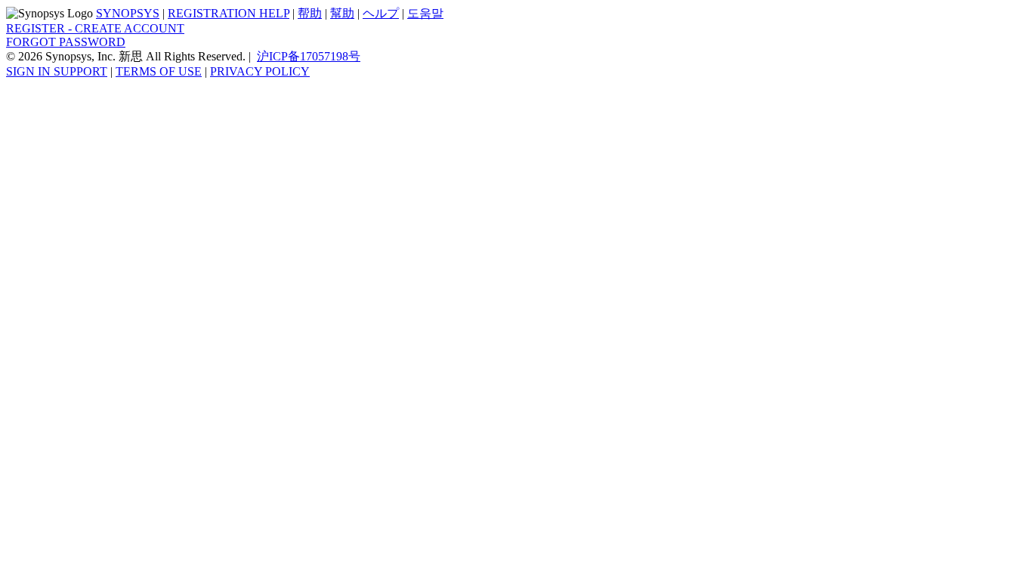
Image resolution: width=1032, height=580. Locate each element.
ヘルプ (381, 13)
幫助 (342, 13)
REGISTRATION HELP (228, 13)
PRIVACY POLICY (260, 71)
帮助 (310, 13)
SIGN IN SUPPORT (56, 71)
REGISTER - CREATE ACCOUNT (95, 28)
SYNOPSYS (127, 13)
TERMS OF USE (159, 71)
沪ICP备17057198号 (308, 56)
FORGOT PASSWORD (65, 41)
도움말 (425, 13)
